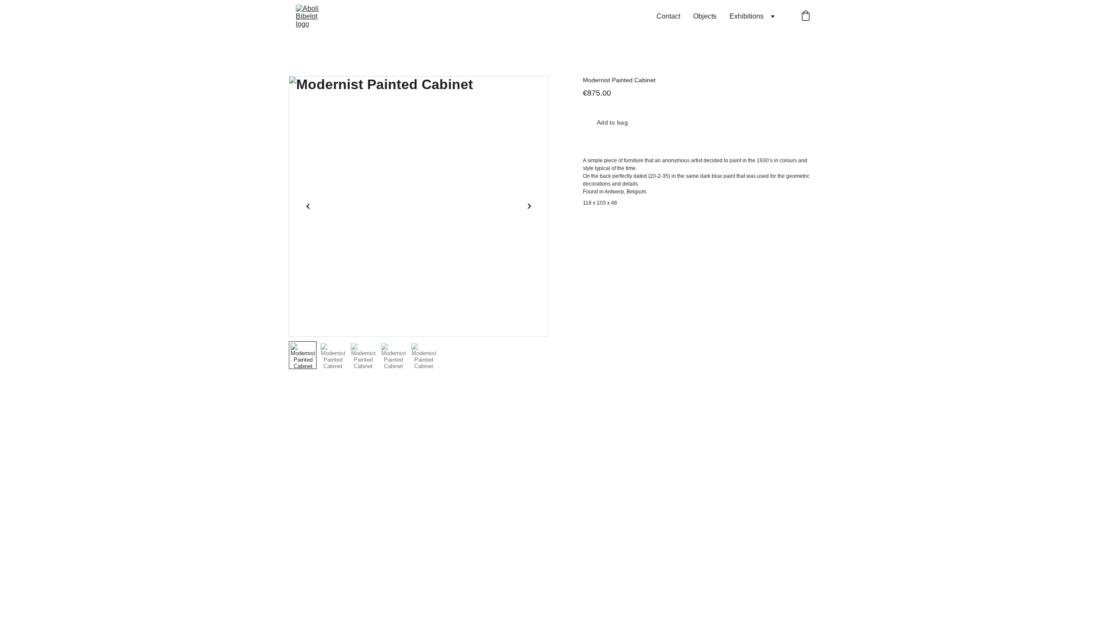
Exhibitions (746, 16)
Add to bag (612, 122)
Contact (668, 16)
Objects (705, 16)
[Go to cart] (805, 16)
